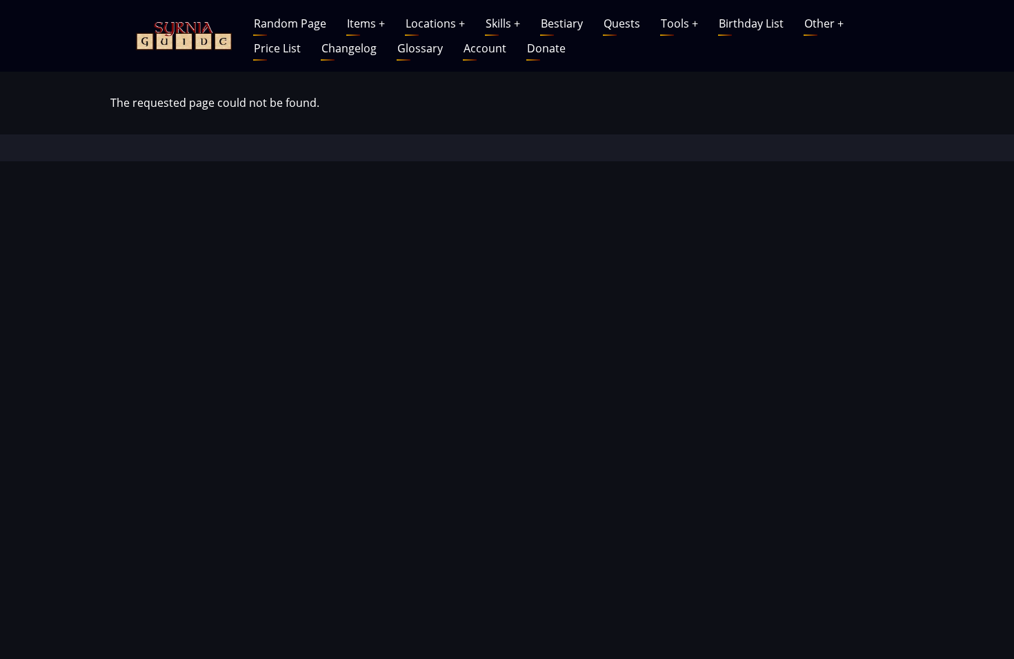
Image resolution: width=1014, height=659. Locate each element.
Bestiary (562, 23)
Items (366, 23)
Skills (503, 23)
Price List (277, 48)
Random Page (290, 23)
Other (824, 23)
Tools (679, 23)
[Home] (181, 34)
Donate (546, 48)
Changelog (349, 48)
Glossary (420, 48)
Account (485, 48)
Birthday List (751, 23)
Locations (435, 23)
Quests (622, 23)
